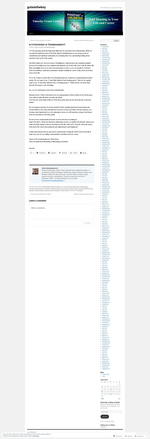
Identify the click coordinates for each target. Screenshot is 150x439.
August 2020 (105, 171)
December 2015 (106, 275)
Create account (105, 374)
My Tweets (103, 427)
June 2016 (104, 264)
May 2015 (104, 287)
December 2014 (106, 297)
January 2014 (105, 317)
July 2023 (104, 107)
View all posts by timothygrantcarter (53, 180)
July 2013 (104, 328)
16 (102, 391)
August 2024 (105, 85)
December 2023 (106, 98)
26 (110, 394)
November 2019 (106, 188)
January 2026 (105, 55)
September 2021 (106, 148)
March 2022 (105, 136)
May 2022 (104, 133)
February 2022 (105, 138)
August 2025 (105, 65)
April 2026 (104, 50)
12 (110, 389)
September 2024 (106, 83)
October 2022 (105, 124)
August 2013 (105, 326)
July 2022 (104, 129)
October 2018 (105, 212)
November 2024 (106, 79)
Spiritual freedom (39, 190)
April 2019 (104, 201)
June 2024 (104, 87)
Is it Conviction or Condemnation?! (47, 44)
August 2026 (105, 46)
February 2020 (105, 182)
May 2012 (104, 354)
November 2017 (106, 232)
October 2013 (105, 322)
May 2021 (104, 155)
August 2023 (105, 105)
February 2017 (105, 249)
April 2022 (104, 135)
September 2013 (106, 324)
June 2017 (104, 241)
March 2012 (105, 357)
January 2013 (105, 339)
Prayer (75, 188)
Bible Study (76, 186)
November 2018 (106, 210)
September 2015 (106, 280)
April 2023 (104, 113)
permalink (80, 190)
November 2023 (106, 100)
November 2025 (106, 59)
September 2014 (106, 302)
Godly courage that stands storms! (84, 40)
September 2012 (106, 346)
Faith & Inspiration (56, 186)
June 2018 (104, 219)
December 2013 (106, 319)
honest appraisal (55, 188)
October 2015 (105, 278)
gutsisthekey (36, 7)
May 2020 (104, 177)
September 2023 (106, 103)
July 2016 (104, 262)
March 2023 (105, 114)
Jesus (62, 188)
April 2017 (104, 245)
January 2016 (105, 273)
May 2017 (104, 243)
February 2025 (105, 74)
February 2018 (105, 227)
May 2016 (104, 265)
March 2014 (105, 313)
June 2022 (104, 131)
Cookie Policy (35, 436)
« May (102, 398)
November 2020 (106, 166)
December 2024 (106, 78)
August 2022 (105, 127)
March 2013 (105, 335)
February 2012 (105, 359)
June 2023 (104, 109)
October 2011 (105, 367)
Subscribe (104, 416)
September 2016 (106, 258)
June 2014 (104, 308)
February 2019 (105, 205)
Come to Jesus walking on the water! (40, 40)
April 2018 (104, 223)
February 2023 (105, 116)
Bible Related (46, 186)
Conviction (32, 188)
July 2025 (104, 67)
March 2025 (105, 72)
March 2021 (105, 159)
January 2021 (105, 162)
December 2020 (106, 164)
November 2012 (106, 343)
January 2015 (105, 295)
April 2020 (104, 179)
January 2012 (105, 361)
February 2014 (105, 315)
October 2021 (105, 146)
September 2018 (106, 214)
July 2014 (104, 306)
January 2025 (105, 76)
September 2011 (106, 368)
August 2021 (105, 149)
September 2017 (106, 236)
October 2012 (105, 345)
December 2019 (106, 186)
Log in (103, 376)
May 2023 (104, 111)
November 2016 (106, 254)
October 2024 (105, 81)
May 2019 (104, 199)
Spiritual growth (49, 190)
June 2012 (104, 352)
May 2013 (104, 332)
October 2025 (105, 61)
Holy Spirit (47, 188)
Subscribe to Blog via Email (110, 402)
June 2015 (104, 286)
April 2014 (104, 311)
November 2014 (106, 298)
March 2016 (105, 269)
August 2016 (105, 260)
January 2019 (105, 206)
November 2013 (106, 321)
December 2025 (106, 57)
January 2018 (105, 229)
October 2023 (105, 101)
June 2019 (104, 197)
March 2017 (105, 247)
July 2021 (104, 151)
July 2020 (104, 173)
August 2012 (105, 348)
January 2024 (105, 96)
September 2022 (106, 125)
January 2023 (105, 118)
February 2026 (105, 54)
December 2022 (106, 120)
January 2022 (105, 140)
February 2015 (105, 293)
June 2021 (104, 153)
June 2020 (104, 175)
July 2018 (104, 217)
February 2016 (105, 271)
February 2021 (105, 160)
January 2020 (105, 184)
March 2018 (105, 225)
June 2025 (104, 68)
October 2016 (105, 256)
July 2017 (104, 240)
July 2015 (104, 284)
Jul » (119, 398)
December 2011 (106, 363)
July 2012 (104, 350)
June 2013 (104, 330)
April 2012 (104, 356)
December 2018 (106, 208)
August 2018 (105, 216)
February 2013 (105, 337)
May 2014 (104, 310)
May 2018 (104, 221)
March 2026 (105, 52)
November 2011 (106, 365)
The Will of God (64, 190)
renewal (80, 188)
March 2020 (105, 181)
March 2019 (105, 203)
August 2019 (105, 194)
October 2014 (105, 300)
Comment (87, 223)
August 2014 (105, 304)
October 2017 (105, 234)
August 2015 (105, 282)
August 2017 (105, 238)
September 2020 (106, 170)
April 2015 (104, 289)
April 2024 (104, 90)
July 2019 (104, 195)
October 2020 (105, 168)
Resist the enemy (88, 188)
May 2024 (104, 89)
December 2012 (106, 341)
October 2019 (105, 190)
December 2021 (106, 142)
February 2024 (105, 94)
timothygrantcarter (50, 47)
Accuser (70, 186)
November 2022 (106, 122)
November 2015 (106, 276)
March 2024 (105, 92)
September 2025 (106, 63)
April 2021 (104, 157)
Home (31, 33)
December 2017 (106, 230)
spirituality (57, 190)
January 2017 (105, 251)
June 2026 (104, 48)
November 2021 (106, 144)
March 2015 (105, 291)
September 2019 (106, 192)
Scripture (31, 190)
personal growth (68, 188)
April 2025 (104, 70)
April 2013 (104, 333)
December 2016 (106, 252)
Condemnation (84, 186)
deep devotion (40, 188)
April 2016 (104, 267)
